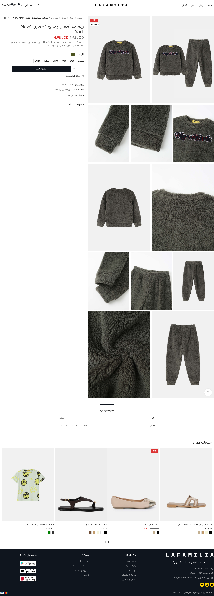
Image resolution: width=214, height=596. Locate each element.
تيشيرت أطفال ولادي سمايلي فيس (39, 524)
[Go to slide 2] (105, 542)
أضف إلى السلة (41, 69)
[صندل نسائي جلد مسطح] (81, 484)
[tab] (107, 409)
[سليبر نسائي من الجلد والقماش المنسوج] (186, 484)
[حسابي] (27, 5)
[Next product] (2, 18)
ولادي (63, 18)
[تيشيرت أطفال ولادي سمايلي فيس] (28, 484)
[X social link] (72, 96)
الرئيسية (80, 18)
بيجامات (54, 18)
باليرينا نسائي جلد (152, 524)
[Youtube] (202, 585)
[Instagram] (207, 585)
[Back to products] (5, 18)
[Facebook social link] (76, 96)
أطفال (71, 18)
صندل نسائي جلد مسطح (96, 524)
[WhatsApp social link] (68, 96)
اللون (82, 54)
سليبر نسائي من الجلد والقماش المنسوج (194, 524)
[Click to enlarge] (208, 392)
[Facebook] (212, 585)
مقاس (81, 61)
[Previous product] (9, 18)
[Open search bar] (31, 5)
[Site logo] (111, 5)
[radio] (73, 54)
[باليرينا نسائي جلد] (133, 484)
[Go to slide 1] (108, 542)
